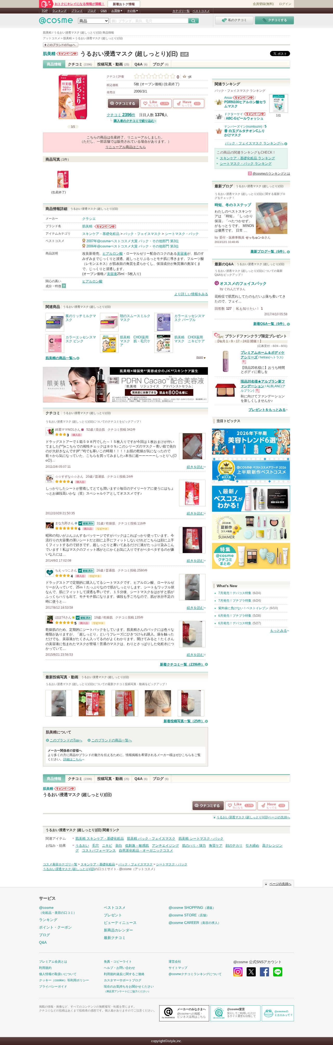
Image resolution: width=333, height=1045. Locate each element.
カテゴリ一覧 (181, 10)
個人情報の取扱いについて (57, 974)
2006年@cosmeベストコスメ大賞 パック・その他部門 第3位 (132, 246)
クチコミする (123, 103)
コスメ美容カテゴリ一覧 (60, 864)
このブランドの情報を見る (60, 44)
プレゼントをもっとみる (267, 410)
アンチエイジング (165, 845)
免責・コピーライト (118, 961)
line (277, 971)
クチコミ (80, 64)
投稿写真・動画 (113, 64)
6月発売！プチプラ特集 (234, 615)
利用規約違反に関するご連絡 (124, 974)
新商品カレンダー (118, 930)
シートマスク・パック (182, 234)
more (199, 357)
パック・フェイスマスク (142, 234)
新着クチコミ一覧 (182, 664)
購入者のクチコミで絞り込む (134, 121)
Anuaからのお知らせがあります (243, 97)
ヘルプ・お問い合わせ (119, 968)
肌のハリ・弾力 (194, 845)
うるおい (82, 845)
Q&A (104, 10)
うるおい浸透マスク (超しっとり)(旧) (129, 53)
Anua (228, 98)
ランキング (59, 10)
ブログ (91, 10)
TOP (45, 10)
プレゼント (113, 915)
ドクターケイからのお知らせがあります (254, 114)
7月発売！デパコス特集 (234, 593)
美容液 (182, 253)
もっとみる (278, 631)
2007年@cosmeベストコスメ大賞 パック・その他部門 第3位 (132, 241)
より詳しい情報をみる (191, 294)
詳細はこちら (72, 759)
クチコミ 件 (121, 115)
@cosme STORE (189, 915)
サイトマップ (178, 968)
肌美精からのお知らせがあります (67, 53)
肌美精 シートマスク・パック (200, 838)
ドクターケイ (233, 114)
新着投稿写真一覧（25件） (184, 721)
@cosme (57, 910)
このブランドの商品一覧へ (111, 740)
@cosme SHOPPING (192, 907)
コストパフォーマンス (99, 850)
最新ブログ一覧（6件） (268, 251)
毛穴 (95, 845)
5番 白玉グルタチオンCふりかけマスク (245, 130)
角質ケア (215, 845)
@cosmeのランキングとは (271, 173)
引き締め (252, 845)
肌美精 (49, 53)
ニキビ (107, 845)
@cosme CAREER (195, 923)
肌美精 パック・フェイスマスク (151, 838)
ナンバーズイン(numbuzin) (243, 126)
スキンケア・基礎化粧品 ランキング (247, 158)
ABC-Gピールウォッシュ (245, 118)
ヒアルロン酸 (113, 253)
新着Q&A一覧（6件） (269, 324)
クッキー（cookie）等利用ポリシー (64, 980)
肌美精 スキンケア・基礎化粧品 (99, 838)
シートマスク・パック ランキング (246, 164)
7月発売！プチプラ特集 (234, 600)
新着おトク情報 (124, 4)
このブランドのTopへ (66, 740)
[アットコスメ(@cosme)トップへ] (56, 22)
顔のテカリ (234, 845)
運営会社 (175, 961)
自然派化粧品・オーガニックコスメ (146, 850)
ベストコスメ (201, 10)
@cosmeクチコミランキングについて (195, 974)
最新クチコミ (115, 938)
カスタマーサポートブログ (122, 980)
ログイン (285, 4)
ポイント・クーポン (55, 927)
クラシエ (89, 219)
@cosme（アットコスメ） (138, 869)
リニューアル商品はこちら (125, 147)
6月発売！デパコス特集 (234, 623)
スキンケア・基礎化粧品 (100, 234)
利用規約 (45, 968)
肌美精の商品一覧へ (61, 358)
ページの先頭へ (253, 817)
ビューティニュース (120, 923)
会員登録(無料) (263, 4)
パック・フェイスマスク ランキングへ (254, 143)
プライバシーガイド (53, 986)
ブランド (77, 10)
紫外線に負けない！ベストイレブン (243, 608)
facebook (264, 971)
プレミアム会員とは (53, 961)
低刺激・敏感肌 (137, 845)
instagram (237, 971)
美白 (118, 845)
